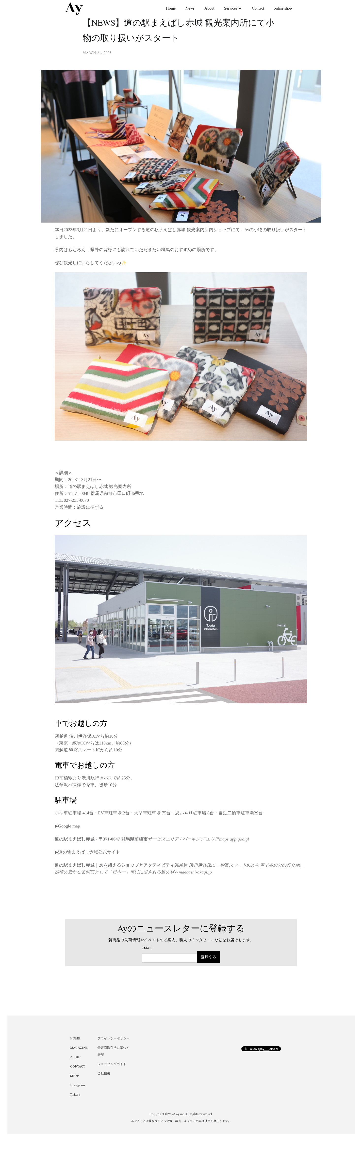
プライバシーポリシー (114, 1038)
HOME (75, 1038)
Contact (258, 8)
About (209, 8)
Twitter (75, 1095)
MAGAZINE (79, 1048)
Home (171, 8)
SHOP (74, 1076)
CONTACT (77, 1067)
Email (147, 948)
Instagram (77, 1085)
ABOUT (75, 1057)
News (190, 8)
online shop (283, 8)
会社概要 (104, 1073)
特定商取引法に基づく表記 (114, 1051)
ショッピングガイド (112, 1064)
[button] (233, 8)
